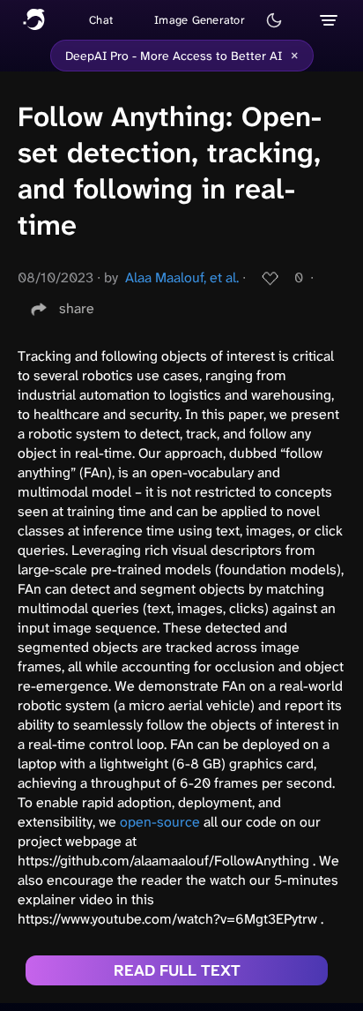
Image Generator (199, 19)
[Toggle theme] (274, 20)
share (76, 308)
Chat (101, 19)
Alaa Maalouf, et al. (182, 277)
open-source (160, 822)
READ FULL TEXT (177, 970)
